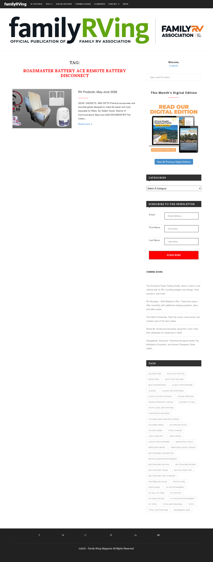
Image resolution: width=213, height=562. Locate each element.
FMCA (125, 4)
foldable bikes (156, 424)
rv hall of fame (156, 492)
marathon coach (184, 441)
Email (152, 214)
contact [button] (113, 4)
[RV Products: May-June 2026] (42, 108)
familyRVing (15, 4)
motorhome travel (158, 470)
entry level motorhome (161, 407)
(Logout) (173, 65)
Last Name (154, 240)
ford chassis (175, 430)
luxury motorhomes (159, 441)
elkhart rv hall (187, 402)
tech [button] (48, 4)
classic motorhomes (173, 390)
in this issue (36, 4)
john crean (175, 436)
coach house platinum (160, 396)
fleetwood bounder (159, 413)
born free (153, 379)
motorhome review (185, 464)
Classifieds (99, 4)
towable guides (83, 4)
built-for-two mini (174, 379)
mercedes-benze (156, 447)
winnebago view (182, 510)
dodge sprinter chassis (160, 402)
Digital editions (64, 4)
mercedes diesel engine (183, 447)
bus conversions (157, 384)
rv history (175, 492)
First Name (154, 227)
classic (152, 390)
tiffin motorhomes (173, 504)
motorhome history (159, 464)
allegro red (154, 373)
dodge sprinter (185, 396)
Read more (84, 124)
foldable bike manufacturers (163, 419)
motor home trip (183, 470)
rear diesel (154, 487)
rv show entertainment (182, 498)
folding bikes (155, 430)
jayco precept (155, 436)
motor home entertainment (162, 458)
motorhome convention (161, 453)
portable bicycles (157, 481)
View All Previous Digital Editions (174, 161)
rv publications (156, 498)
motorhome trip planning (161, 475)
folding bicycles (178, 424)
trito (191, 504)
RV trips (152, 504)
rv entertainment (175, 487)
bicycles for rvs (176, 373)
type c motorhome (158, 510)
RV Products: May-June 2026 (97, 92)
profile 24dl (179, 481)
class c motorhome (182, 384)
